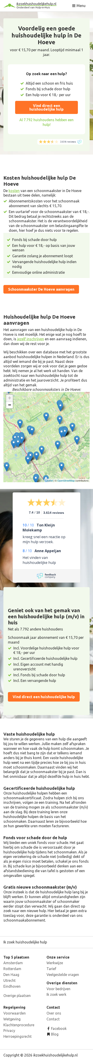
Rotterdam (12, 969)
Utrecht (9, 980)
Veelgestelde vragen (62, 975)
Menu (81, 6)
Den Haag (11, 975)
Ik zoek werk (56, 994)
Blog (54, 1034)
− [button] (9, 405)
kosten (14, 191)
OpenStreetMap (66, 480)
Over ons (53, 1013)
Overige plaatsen (17, 996)
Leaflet (49, 480)
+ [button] (9, 398)
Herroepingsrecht (17, 1036)
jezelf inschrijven (30, 339)
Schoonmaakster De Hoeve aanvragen (41, 289)
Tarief (51, 969)
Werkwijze (54, 963)
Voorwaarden (14, 1013)
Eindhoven (12, 986)
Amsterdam (13, 963)
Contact (53, 1019)
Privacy (9, 1031)
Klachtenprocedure (18, 1025)
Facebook (58, 1028)
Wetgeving (12, 1019)
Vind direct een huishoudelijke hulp (46, 107)
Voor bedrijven (58, 989)
